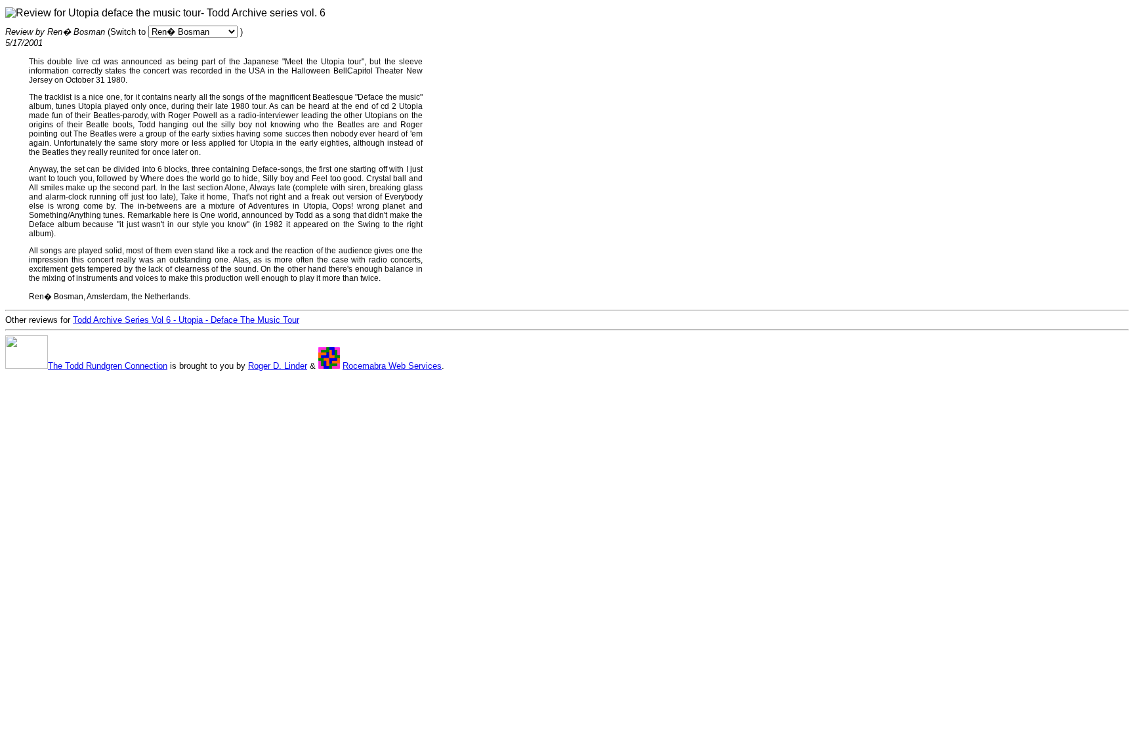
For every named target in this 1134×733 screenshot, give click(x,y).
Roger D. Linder (277, 366)
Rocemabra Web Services (392, 366)
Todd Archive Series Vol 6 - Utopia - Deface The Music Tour (186, 320)
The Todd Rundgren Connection (107, 366)
